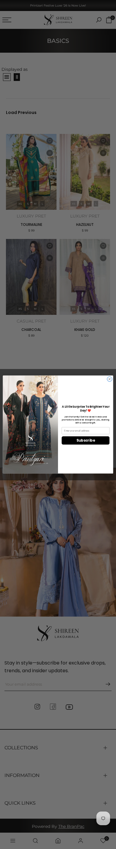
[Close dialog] (109, 378)
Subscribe (85, 440)
